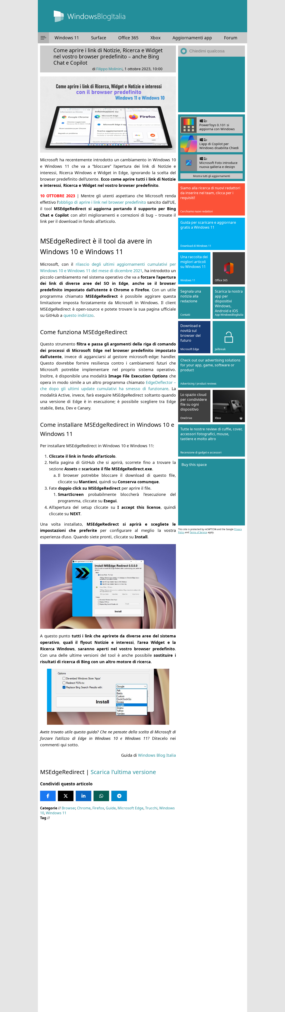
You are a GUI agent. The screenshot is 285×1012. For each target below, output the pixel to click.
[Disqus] (108, 951)
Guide (111, 808)
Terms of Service (198, 532)
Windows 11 (67, 38)
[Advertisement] (108, 856)
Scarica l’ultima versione (123, 772)
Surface (98, 38)
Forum (230, 38)
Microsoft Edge (130, 808)
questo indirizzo (78, 315)
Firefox (98, 808)
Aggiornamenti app (192, 38)
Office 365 (128, 38)
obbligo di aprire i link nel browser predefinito (102, 202)
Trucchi (151, 808)
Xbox (156, 38)
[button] (43, 37)
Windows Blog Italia (157, 755)
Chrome (84, 808)
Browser (68, 808)
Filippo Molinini (109, 68)
